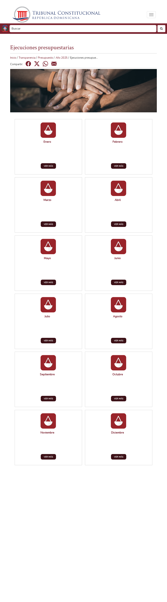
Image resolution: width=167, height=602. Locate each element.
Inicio (13, 58)
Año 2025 (62, 58)
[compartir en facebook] (28, 63)
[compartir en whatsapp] (45, 63)
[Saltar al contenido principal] (57, 14)
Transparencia (27, 58)
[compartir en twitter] (37, 63)
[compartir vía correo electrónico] (54, 63)
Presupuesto (45, 58)
